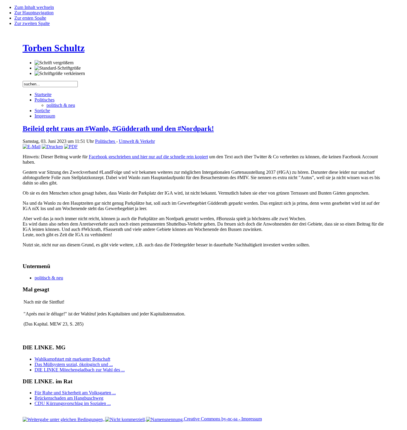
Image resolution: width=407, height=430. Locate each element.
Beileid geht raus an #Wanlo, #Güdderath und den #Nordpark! (118, 128)
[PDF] (71, 146)
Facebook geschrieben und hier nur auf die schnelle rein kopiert (148, 156)
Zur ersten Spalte (30, 18)
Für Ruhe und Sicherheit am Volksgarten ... (75, 392)
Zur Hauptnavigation (34, 12)
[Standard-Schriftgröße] (58, 68)
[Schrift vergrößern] (54, 62)
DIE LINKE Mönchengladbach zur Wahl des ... (80, 369)
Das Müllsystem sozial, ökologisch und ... (74, 364)
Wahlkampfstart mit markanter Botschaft (72, 359)
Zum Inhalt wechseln (34, 7)
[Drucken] (52, 146)
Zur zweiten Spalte (32, 23)
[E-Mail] (32, 146)
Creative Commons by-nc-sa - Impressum (222, 418)
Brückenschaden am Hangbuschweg (69, 398)
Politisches (105, 141)
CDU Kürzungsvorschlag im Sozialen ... (73, 403)
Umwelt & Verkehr (137, 141)
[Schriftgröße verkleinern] (60, 73)
